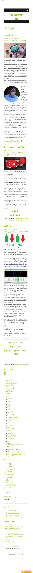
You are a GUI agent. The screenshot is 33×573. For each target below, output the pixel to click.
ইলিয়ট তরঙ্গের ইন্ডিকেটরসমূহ (11, 388)
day (17, 40)
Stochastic (10, 440)
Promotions (9, 489)
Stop (5, 154)
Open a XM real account (13, 451)
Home (7, 396)
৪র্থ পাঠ (8, 404)
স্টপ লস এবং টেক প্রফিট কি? (14, 147)
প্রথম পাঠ (9, 400)
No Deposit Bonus (10, 484)
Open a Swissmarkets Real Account (16, 454)
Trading (24, 40)
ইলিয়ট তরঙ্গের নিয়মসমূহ (10, 385)
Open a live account (11, 448)
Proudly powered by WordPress (14, 553)
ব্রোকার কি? (8, 390)
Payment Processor (11, 485)
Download (8, 446)
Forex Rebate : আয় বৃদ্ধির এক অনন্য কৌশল (15, 517)
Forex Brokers (9, 419)
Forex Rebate (9, 430)
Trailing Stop (9, 379)
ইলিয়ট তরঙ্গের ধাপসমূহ (10, 387)
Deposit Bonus (9, 465)
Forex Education (10, 411)
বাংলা (12, 42)
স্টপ (4, 156)
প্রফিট (13, 154)
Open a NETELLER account (13, 533)
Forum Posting (11, 414)
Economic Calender (12, 417)
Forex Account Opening (12, 468)
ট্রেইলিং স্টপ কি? (15, 215)
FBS (8, 427)
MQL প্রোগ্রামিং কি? (10, 391)
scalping (21, 231)
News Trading (9, 482)
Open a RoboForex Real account (15, 452)
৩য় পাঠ (8, 403)
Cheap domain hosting (11, 538)
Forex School (9, 398)
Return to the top (16, 546)
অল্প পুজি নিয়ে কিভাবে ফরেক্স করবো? (12, 513)
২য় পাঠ (8, 401)
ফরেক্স (9, 42)
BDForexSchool (20, 42)
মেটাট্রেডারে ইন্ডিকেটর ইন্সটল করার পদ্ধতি (15, 444)
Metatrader (8, 481)
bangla (13, 40)
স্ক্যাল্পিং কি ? (8, 226)
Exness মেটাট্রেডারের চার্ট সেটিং (12, 510)
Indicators (8, 432)
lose (20, 152)
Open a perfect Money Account (14, 536)
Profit (26, 152)
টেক (10, 154)
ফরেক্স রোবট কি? (9, 380)
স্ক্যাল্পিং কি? (16, 211)
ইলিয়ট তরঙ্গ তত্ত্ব (9, 382)
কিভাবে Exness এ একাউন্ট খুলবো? (13, 515)
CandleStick (10, 412)
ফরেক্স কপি (8, 393)
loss (23, 152)
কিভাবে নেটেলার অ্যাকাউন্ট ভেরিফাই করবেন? (14, 530)
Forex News (9, 473)
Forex (19, 40)
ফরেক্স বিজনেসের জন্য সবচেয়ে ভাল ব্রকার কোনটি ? (15, 512)
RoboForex (10, 425)
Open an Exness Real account (15, 449)
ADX (8, 443)
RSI (8, 441)
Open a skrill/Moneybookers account (15, 534)
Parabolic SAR (11, 438)
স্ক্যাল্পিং (5, 233)
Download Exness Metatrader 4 (14, 528)
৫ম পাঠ (8, 406)
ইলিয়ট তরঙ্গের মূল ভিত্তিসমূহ (11, 383)
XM (8, 422)
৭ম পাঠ (8, 409)
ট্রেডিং (5, 42)
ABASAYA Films (10, 541)
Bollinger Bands (11, 436)
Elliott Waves (9, 466)
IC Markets (10, 424)
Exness (9, 420)
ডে (7, 42)
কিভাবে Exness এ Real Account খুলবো (14, 526)
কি (26, 40)
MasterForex (10, 428)
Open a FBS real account (13, 456)
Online (8, 496)
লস (20, 154)
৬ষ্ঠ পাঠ (8, 408)
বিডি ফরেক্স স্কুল (16, 14)
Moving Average (11, 435)
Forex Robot (9, 476)
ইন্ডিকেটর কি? (10, 433)
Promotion (10, 416)
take (8, 154)
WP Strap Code (20, 554)
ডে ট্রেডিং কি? (9, 35)
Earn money (9, 539)
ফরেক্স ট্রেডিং (6, 171)
